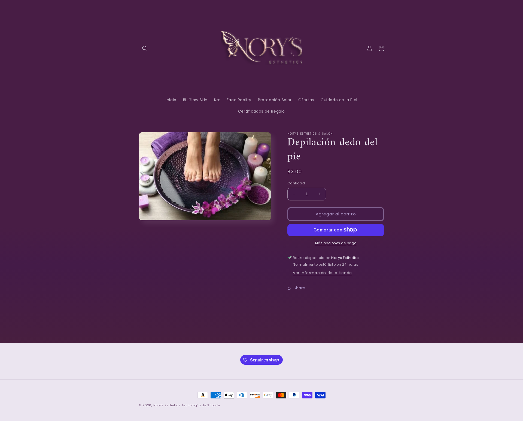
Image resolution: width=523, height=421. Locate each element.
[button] (145, 48)
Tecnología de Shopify (201, 405)
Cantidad (296, 183)
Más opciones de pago (336, 242)
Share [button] (299, 288)
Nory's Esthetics (167, 405)
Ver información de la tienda (322, 272)
